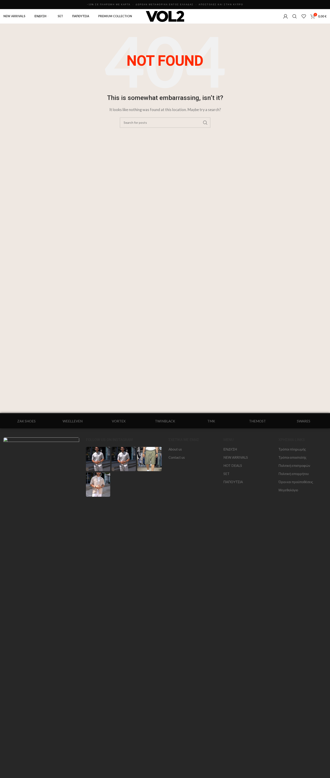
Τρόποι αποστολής (292, 457)
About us (175, 449)
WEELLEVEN (73, 421)
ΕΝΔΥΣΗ (230, 449)
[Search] (294, 16)
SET (226, 474)
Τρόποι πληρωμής (292, 449)
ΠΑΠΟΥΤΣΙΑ (233, 482)
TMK (211, 421)
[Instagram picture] (98, 459)
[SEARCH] (205, 122)
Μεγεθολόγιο (288, 490)
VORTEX (119, 421)
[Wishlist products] (303, 16)
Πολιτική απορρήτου (294, 474)
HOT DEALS (232, 465)
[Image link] (41, 607)
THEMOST (257, 421)
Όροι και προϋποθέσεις (296, 482)
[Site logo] (165, 16)
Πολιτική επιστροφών (294, 465)
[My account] (285, 16)
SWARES (303, 421)
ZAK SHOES (26, 421)
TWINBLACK (165, 421)
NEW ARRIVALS (235, 457)
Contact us (177, 457)
